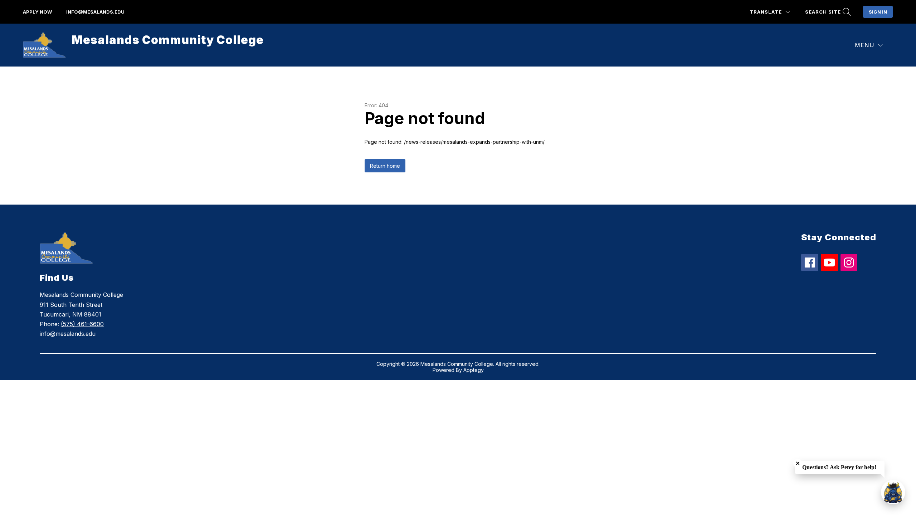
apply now (37, 12)
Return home (385, 166)
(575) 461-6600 (82, 324)
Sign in (878, 12)
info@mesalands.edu (95, 12)
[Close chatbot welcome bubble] (797, 463)
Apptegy (473, 370)
